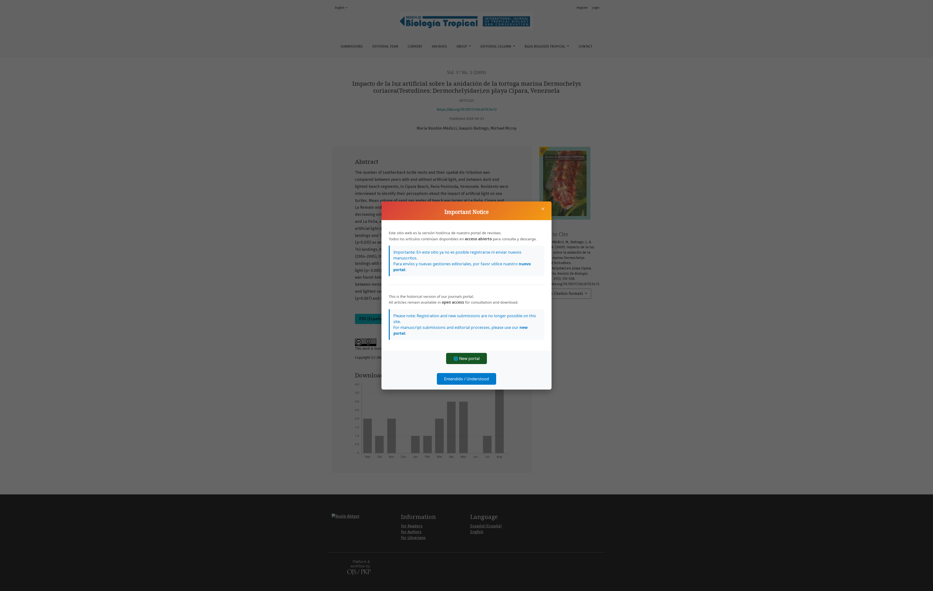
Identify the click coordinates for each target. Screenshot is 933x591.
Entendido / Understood (466, 379)
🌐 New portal (466, 358)
